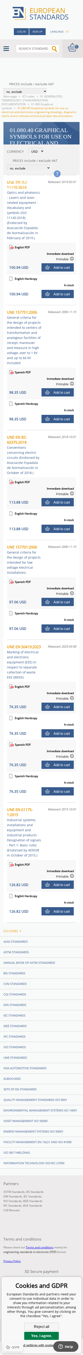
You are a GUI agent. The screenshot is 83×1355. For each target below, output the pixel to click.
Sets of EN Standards (20, 1089)
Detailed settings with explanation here (41, 1345)
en (67, 31)
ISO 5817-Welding (16, 1152)
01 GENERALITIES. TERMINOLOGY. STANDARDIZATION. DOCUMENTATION (32, 100)
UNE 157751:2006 (24, 337)
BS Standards (35, 1192)
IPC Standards (14, 1036)
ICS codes (28, 96)
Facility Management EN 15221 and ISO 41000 (37, 1142)
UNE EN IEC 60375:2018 (23, 455)
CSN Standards (15, 984)
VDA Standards (32, 1206)
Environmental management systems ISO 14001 (40, 1110)
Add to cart (61, 267)
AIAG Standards (15, 941)
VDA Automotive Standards (24, 1068)
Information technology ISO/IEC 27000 (33, 1163)
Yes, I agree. (41, 1336)
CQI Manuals (11, 1210)
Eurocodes (12, 1079)
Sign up (37, 31)
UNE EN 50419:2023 (24, 661)
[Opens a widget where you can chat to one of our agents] (65, 1347)
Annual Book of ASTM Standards (29, 963)
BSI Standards (14, 973)
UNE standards (15, 1058)
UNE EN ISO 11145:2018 (23, 210)
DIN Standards (14, 1005)
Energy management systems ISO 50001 (33, 1131)
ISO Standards (14, 1047)
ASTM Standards (16, 952)
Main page (10, 96)
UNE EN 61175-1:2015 (24, 832)
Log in (21, 31)
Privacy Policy (12, 1261)
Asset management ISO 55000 (25, 1121)
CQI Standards (14, 994)
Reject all (41, 1327)
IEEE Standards (15, 1026)
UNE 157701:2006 (24, 560)
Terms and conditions (39, 1247)
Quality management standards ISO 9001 (35, 1100)
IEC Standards (14, 1015)
